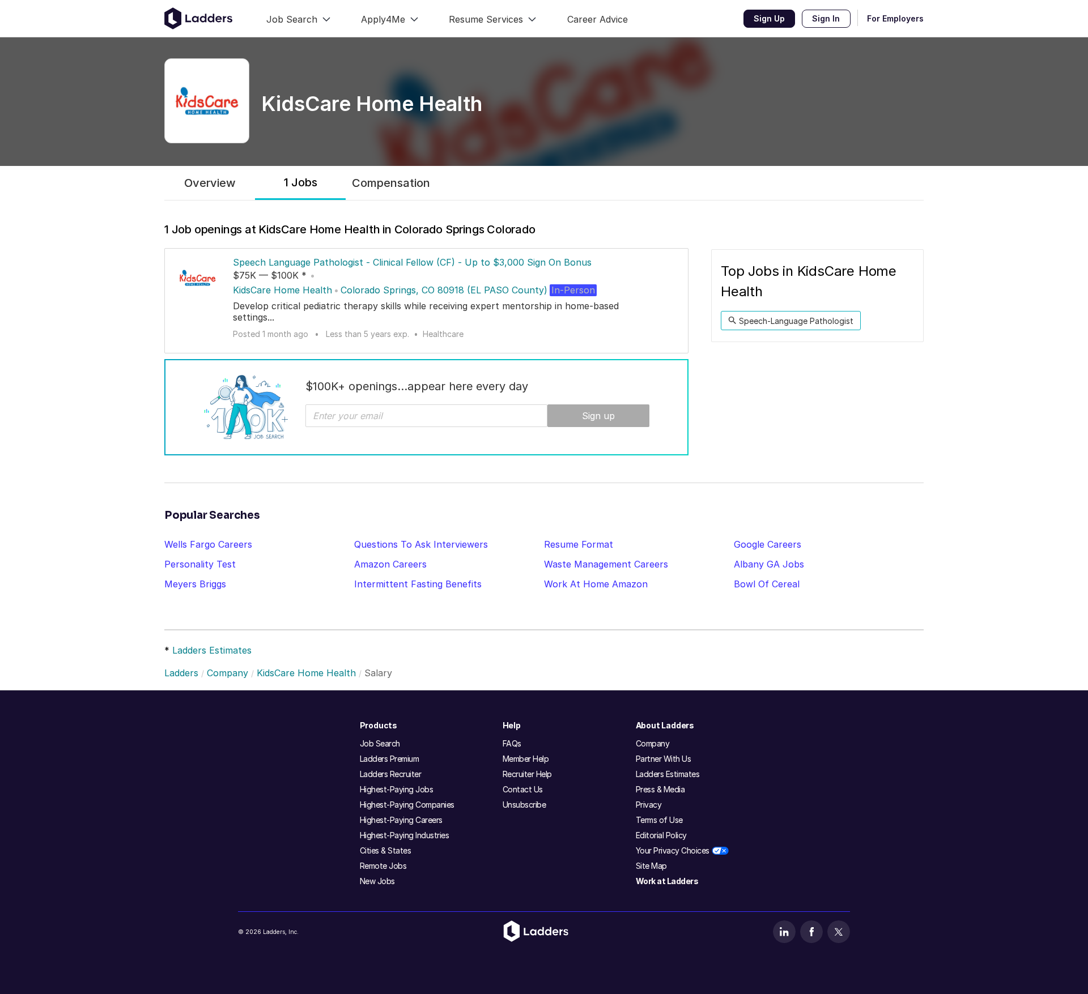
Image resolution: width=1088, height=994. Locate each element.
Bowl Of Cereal (767, 584)
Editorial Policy (661, 835)
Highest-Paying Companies (407, 804)
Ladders (181, 673)
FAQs (512, 743)
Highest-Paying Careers (401, 820)
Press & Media (660, 789)
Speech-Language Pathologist (796, 321)
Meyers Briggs (195, 584)
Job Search (380, 743)
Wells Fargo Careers (208, 544)
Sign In (826, 18)
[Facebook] (811, 931)
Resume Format (578, 544)
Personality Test (200, 564)
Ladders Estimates (212, 650)
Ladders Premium (389, 758)
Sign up (598, 415)
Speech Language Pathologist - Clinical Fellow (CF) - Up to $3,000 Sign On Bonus (412, 262)
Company (227, 673)
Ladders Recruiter (391, 774)
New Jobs (377, 881)
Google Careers (767, 544)
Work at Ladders (667, 881)
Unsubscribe (524, 804)
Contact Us (523, 789)
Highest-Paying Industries (404, 835)
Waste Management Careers (606, 564)
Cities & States (385, 850)
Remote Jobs (383, 866)
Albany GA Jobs (769, 564)
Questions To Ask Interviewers (421, 544)
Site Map (651, 866)
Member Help (526, 758)
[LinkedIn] (784, 931)
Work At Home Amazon (596, 584)
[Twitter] (838, 931)
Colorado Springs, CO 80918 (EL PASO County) (444, 290)
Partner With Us (663, 758)
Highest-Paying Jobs (397, 789)
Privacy (649, 804)
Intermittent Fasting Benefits (418, 584)
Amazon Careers (390, 564)
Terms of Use (659, 820)
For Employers (895, 18)
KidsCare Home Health (282, 290)
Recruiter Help (527, 774)
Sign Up (769, 18)
